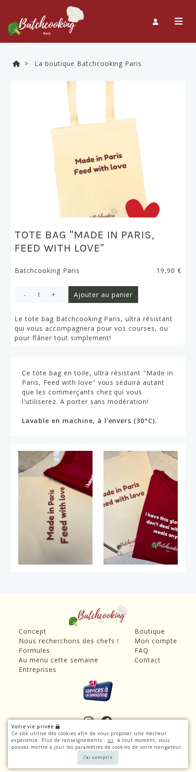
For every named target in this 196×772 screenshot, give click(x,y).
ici (110, 740)
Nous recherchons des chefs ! (69, 640)
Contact (147, 660)
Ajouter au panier (103, 294)
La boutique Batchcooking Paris (88, 63)
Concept (32, 631)
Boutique (149, 631)
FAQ (141, 650)
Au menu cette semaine (58, 660)
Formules (34, 650)
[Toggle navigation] (179, 21)
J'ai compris (98, 757)
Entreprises (38, 669)
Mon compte (155, 640)
